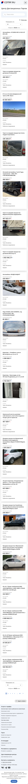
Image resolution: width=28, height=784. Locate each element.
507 (20, 693)
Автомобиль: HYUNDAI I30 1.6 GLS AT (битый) (14, 33)
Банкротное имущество (6, 735)
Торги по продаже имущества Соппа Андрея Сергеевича (13, 133)
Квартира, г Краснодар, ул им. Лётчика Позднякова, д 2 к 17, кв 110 (13, 376)
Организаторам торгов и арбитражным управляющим (13, 708)
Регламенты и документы (6, 750)
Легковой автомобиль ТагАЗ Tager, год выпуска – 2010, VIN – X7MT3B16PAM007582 (13, 173)
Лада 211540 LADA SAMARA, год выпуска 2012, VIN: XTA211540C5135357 (12, 313)
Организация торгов (5, 711)
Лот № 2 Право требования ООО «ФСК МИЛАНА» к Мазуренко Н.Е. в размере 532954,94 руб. (13, 661)
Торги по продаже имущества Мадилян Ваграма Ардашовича (12, 213)
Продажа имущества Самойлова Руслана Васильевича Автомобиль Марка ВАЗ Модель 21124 (13, 507)
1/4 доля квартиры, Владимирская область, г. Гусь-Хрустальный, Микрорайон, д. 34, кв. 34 (13, 482)
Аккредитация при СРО (6, 743)
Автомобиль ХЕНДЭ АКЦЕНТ (11, 274)
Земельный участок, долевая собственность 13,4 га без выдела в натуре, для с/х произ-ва (13, 416)
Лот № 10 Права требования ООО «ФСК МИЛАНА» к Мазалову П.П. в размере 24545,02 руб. (13, 637)
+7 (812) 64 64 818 (6, 762)
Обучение (3, 745)
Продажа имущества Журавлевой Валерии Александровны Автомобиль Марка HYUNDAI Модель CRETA (14, 441)
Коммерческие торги (5, 717)
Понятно (14, 781)
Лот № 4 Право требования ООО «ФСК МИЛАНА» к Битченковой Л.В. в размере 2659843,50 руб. (14, 612)
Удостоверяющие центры (6, 756)
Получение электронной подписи (8, 726)
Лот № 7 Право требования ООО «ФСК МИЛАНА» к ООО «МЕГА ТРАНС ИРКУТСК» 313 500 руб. (14, 588)
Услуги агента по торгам (6, 724)
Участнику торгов (5, 720)
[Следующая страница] (23, 693)
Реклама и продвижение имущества (8, 715)
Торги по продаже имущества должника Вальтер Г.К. (11, 252)
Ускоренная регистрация (6, 722)
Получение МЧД (4, 729)
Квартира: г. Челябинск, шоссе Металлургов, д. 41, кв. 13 (12, 353)
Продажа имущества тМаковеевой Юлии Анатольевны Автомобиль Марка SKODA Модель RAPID (13, 547)
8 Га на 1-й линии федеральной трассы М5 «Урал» (12, 94)
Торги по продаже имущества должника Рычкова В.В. (11, 72)
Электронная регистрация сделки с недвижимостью (12, 713)
